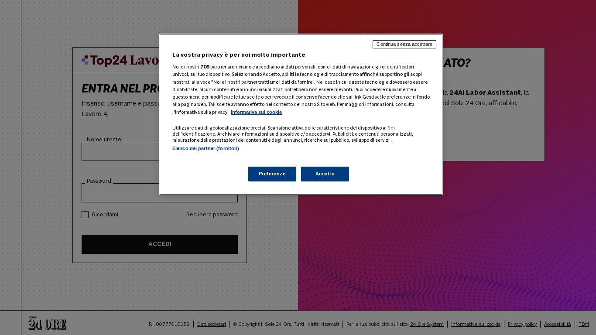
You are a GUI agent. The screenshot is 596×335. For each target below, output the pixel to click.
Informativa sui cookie (256, 112)
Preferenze (272, 173)
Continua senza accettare (404, 44)
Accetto (325, 173)
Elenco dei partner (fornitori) (205, 148)
